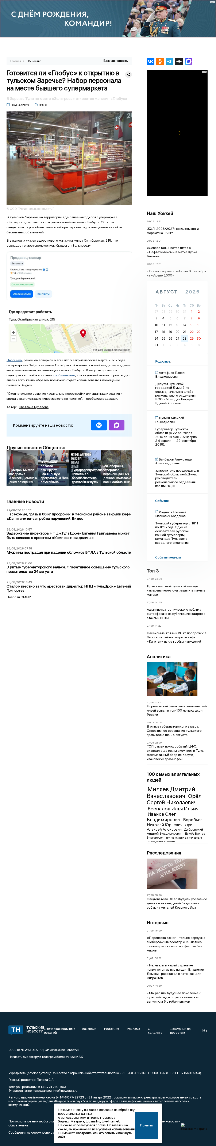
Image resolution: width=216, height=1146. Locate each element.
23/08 (150, 742)
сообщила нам (64, 375)
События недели (168, 557)
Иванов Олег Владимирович (164, 816)
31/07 (150, 958)
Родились (162, 361)
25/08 (150, 722)
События (162, 501)
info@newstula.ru (65, 1090)
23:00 (158, 578)
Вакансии (89, 1029)
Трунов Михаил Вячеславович (184, 837)
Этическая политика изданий (59, 1031)
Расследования (164, 853)
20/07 (150, 985)
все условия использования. (113, 1129)
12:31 (158, 221)
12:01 (158, 240)
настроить (84, 1133)
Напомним (14, 360)
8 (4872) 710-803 (51, 1087)
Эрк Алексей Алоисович (169, 827)
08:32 (158, 958)
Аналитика (159, 656)
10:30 (158, 985)
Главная (16, 61)
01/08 (150, 930)
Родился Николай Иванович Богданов (170, 514)
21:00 (158, 722)
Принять (146, 1125)
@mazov (62, 1057)
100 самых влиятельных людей (173, 777)
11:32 (158, 702)
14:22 (158, 625)
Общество (34, 61)
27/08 (150, 578)
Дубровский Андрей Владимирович (175, 831)
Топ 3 (153, 571)
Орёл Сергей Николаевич (174, 799)
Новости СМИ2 (19, 597)
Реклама (133, 1029)
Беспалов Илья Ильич (173, 808)
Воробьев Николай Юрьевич (174, 822)
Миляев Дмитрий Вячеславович (171, 792)
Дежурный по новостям (180, 1031)
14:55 (158, 602)
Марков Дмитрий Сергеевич (162, 841)
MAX (79, 1057)
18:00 (158, 895)
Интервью (158, 922)
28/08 (150, 221)
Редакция (111, 1029)
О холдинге (155, 1031)
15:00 (158, 930)
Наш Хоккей (160, 213)
